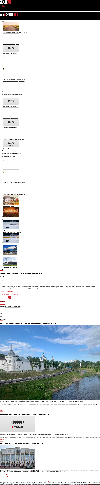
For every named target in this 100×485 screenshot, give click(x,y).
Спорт (2, 8)
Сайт (0, 316)
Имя (1, 313)
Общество (3, 4)
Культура (3, 7)
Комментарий (2, 312)
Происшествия (4, 6)
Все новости (3, 477)
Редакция (3, 478)
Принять (90, 484)
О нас (2, 9)
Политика (3, 5)
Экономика (3, 150)
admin (1, 283)
